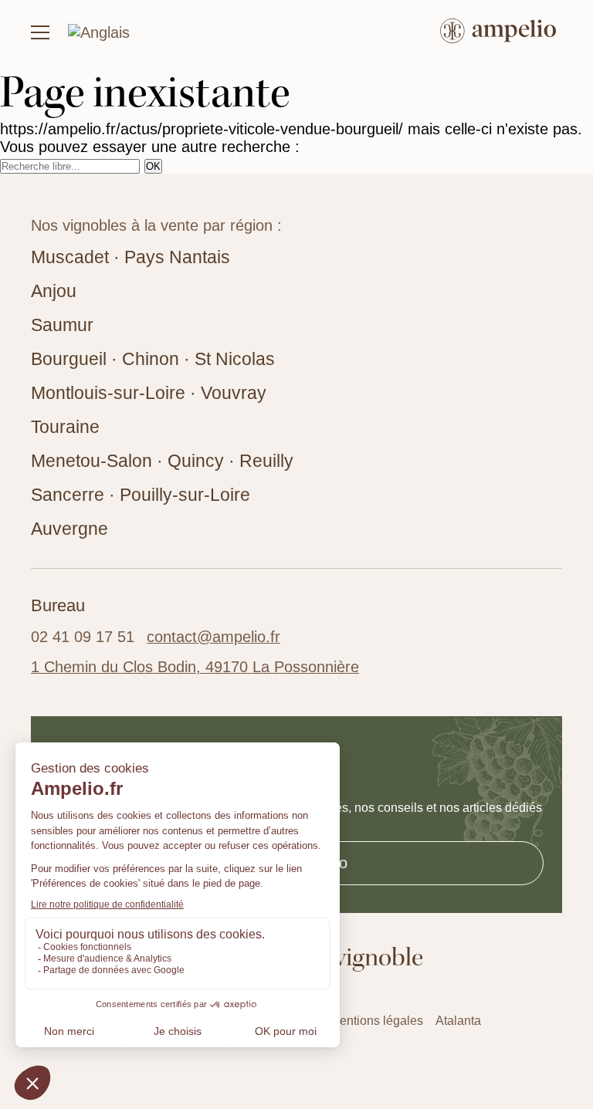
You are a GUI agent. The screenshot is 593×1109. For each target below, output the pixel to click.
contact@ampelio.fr (213, 636)
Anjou (53, 291)
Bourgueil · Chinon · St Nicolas (153, 359)
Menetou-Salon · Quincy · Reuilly (162, 461)
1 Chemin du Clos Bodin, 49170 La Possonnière (195, 666)
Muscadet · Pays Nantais (130, 257)
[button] (40, 32)
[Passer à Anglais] (99, 32)
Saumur (62, 325)
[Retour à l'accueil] (498, 32)
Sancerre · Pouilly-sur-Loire (140, 495)
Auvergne (69, 529)
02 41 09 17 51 (82, 636)
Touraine (65, 427)
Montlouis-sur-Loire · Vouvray (148, 393)
